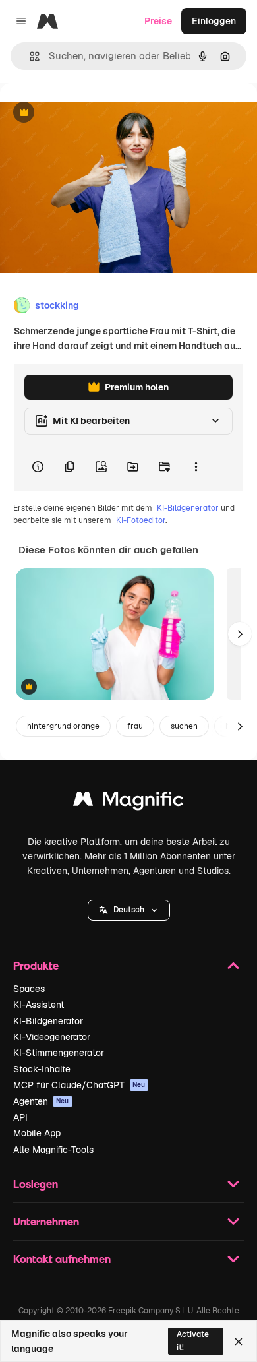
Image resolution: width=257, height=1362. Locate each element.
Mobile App (37, 1133)
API (20, 1117)
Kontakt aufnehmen (62, 1259)
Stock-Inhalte (42, 1069)
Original (84, 113)
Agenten (41, 1101)
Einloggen (214, 21)
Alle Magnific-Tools (53, 1150)
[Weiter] (240, 634)
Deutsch (128, 909)
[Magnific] (128, 802)
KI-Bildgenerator (188, 508)
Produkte (36, 965)
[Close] (238, 1341)
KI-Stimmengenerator (58, 1053)
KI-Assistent (38, 1004)
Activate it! (193, 1340)
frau (135, 726)
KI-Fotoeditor (140, 520)
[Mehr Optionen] (196, 467)
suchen (184, 726)
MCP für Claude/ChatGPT (79, 1085)
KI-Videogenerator (51, 1037)
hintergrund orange (63, 726)
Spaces (29, 989)
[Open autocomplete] (29, 56)
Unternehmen (46, 1221)
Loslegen (35, 1184)
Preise (158, 21)
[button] (129, 910)
